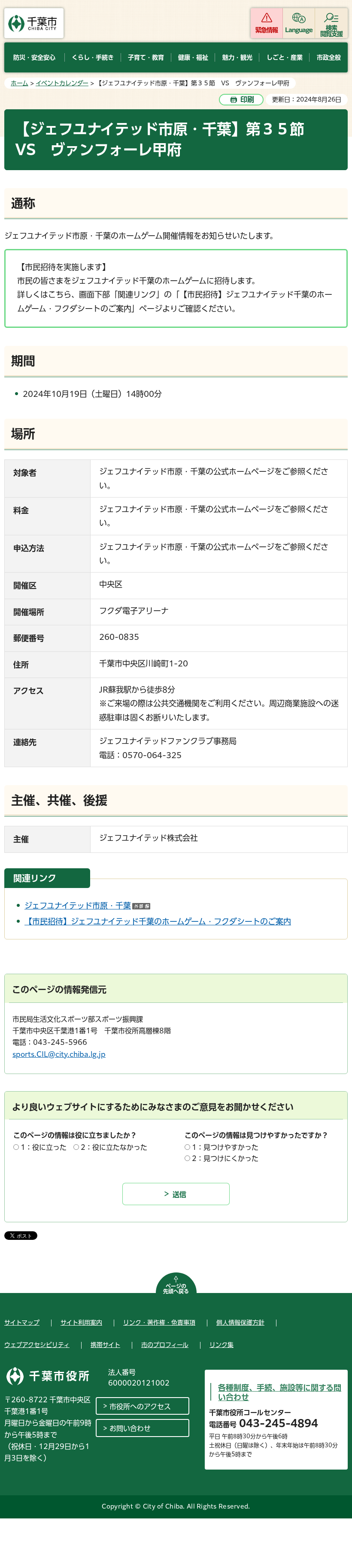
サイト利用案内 (81, 1323)
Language (299, 30)
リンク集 (221, 1345)
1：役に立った (44, 1147)
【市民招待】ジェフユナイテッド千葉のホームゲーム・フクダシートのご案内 (157, 921)
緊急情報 (266, 30)
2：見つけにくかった (225, 1158)
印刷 (247, 99)
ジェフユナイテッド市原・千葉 (87, 905)
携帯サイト (105, 1345)
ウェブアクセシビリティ (37, 1345)
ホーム (19, 83)
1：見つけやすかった (225, 1147)
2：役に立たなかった (114, 1147)
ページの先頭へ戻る (176, 1289)
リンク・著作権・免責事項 (159, 1323)
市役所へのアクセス (140, 1406)
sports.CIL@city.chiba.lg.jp (59, 1054)
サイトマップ (21, 1323)
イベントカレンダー (62, 83)
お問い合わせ (130, 1428)
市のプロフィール (164, 1345)
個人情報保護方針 (240, 1323)
